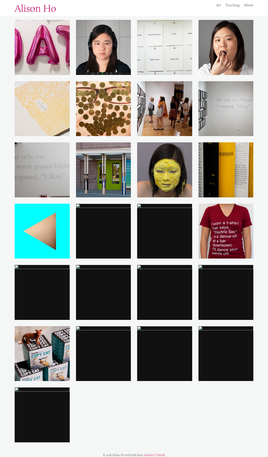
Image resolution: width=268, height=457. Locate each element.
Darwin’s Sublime (225, 353)
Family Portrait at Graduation (103, 169)
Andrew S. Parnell (154, 455)
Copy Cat (42, 353)
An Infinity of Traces (226, 170)
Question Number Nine (226, 292)
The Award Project (164, 108)
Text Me (42, 292)
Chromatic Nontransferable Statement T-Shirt (225, 230)
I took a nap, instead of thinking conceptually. (103, 353)
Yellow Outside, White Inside (103, 231)
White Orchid (164, 353)
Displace (164, 292)
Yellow (42, 415)
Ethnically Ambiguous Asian (165, 169)
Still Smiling (103, 292)
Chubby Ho (226, 47)
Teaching (232, 5)
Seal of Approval (103, 108)
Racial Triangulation (42, 231)
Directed (164, 231)
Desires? (164, 47)
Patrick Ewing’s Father (42, 108)
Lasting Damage (103, 47)
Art (218, 5)
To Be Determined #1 (226, 108)
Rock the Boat (42, 47)
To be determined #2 (42, 170)
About (248, 5)
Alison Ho (35, 8)
